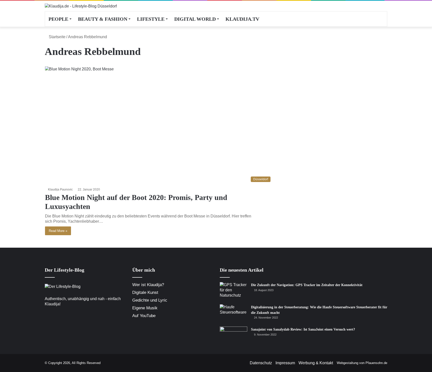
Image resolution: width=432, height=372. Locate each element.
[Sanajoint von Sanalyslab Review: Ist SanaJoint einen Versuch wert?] (233, 336)
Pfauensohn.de (376, 363)
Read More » (58, 231)
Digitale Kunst (145, 292)
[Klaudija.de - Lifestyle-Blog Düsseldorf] (81, 6)
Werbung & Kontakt (315, 363)
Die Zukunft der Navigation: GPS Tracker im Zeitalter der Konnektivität (306, 285)
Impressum (285, 363)
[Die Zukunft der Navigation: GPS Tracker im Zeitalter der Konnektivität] (233, 291)
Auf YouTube (144, 315)
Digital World (195, 19)
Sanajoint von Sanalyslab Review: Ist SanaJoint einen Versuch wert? (303, 329)
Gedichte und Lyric (149, 300)
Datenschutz (261, 363)
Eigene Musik (145, 308)
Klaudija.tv (242, 19)
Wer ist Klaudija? (148, 284)
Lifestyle (150, 19)
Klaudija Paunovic (60, 189)
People (58, 19)
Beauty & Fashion (102, 19)
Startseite (57, 37)
